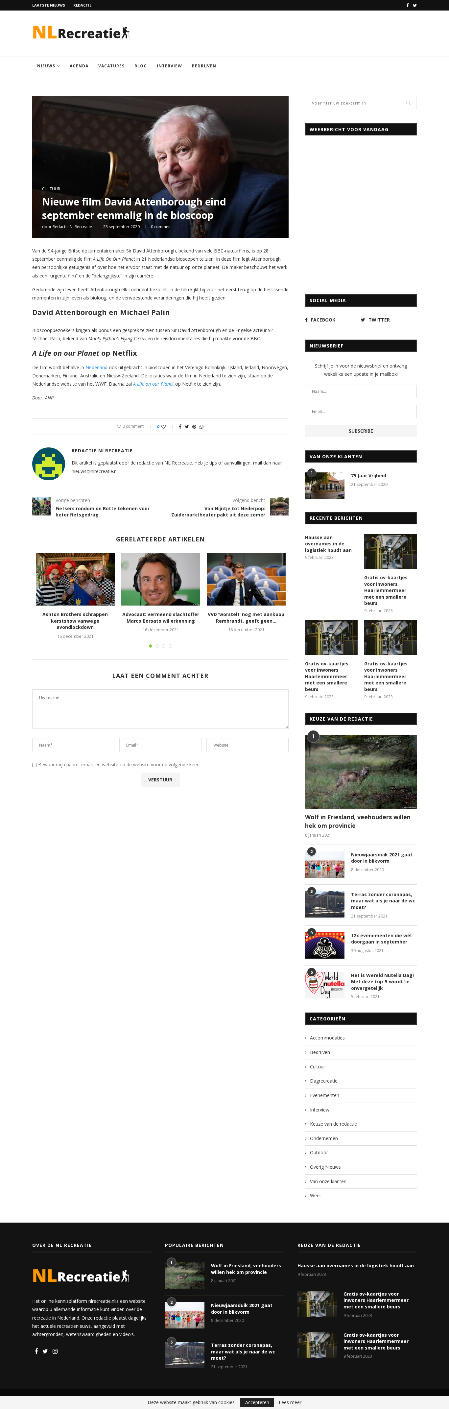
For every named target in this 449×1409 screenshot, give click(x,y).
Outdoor (319, 1152)
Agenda (79, 66)
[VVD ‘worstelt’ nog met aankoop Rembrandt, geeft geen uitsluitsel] (246, 579)
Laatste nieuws (48, 5)
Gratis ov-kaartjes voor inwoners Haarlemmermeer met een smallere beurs (386, 590)
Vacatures (111, 66)
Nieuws (46, 66)
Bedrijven (204, 66)
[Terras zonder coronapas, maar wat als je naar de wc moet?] (324, 904)
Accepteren (257, 1402)
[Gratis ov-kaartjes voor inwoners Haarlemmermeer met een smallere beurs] (390, 551)
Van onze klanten (328, 1181)
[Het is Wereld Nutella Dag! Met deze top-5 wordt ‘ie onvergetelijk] (324, 985)
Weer (315, 1195)
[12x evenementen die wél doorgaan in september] (324, 945)
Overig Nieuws (325, 1167)
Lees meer (290, 1402)
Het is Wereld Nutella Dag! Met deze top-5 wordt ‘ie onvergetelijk (382, 981)
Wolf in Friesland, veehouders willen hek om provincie (358, 821)
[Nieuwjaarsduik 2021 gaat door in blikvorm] (324, 864)
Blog (140, 66)
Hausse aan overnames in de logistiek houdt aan (328, 543)
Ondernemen (324, 1138)
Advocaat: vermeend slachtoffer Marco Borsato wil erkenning (160, 617)
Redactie (82, 5)
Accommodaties (327, 1038)
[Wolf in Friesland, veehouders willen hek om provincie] (361, 772)
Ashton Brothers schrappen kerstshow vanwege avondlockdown (75, 620)
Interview (169, 66)
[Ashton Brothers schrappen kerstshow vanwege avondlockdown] (75, 579)
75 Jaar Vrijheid (368, 475)
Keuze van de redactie (333, 1124)
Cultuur (51, 189)
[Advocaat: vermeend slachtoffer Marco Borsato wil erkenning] (160, 579)
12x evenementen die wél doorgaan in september (381, 938)
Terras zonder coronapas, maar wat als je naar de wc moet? (383, 900)
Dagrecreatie (324, 1081)
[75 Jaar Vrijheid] (324, 485)
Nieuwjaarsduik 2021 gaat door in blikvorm (382, 857)
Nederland (96, 367)
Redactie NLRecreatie (72, 226)
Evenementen (324, 1095)
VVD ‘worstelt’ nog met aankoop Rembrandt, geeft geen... (246, 617)
